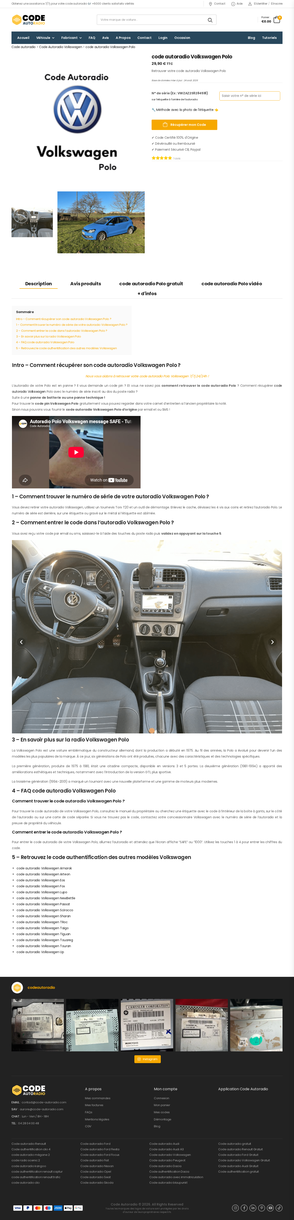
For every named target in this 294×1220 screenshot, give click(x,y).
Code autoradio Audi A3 (166, 1149)
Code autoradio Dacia (165, 1166)
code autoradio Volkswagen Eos (41, 880)
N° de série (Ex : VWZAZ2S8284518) (180, 93)
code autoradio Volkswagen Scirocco (45, 910)
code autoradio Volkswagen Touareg (45, 940)
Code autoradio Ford (95, 1144)
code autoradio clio (25, 1182)
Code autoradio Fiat (94, 1160)
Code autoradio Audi (164, 1144)
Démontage (162, 1119)
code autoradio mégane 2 (30, 1155)
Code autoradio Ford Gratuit (238, 1155)
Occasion (182, 37)
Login (162, 37)
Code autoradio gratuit (234, 1144)
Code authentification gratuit (238, 1171)
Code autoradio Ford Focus (99, 1155)
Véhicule (43, 37)
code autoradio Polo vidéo (231, 283)
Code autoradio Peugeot (167, 1160)
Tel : (14, 1123)
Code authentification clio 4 (31, 1149)
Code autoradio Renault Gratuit (240, 1149)
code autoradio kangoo (28, 1166)
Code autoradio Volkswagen (170, 1155)
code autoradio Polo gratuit (151, 283)
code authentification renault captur (36, 1171)
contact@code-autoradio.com (44, 1102)
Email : (16, 1102)
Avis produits (85, 283)
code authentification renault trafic (35, 1177)
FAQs (88, 1112)
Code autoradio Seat (95, 1177)
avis (177, 158)
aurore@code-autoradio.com (41, 1109)
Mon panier (162, 1105)
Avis (105, 37)
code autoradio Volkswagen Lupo (42, 892)
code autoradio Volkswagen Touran (44, 946)
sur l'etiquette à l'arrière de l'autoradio (175, 99)
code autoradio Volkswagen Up (40, 952)
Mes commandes (97, 1098)
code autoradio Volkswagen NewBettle (46, 898)
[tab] (39, 283)
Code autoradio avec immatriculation (176, 1177)
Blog (251, 37)
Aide (240, 4)
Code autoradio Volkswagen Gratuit (244, 1160)
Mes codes (162, 1112)
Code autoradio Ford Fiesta (99, 1149)
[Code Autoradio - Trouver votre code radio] (29, 20)
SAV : (15, 1109)
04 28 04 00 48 (28, 1123)
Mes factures (94, 1105)
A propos (123, 37)
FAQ (92, 37)
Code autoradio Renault (28, 1144)
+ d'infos (147, 293)
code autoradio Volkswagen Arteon (43, 874)
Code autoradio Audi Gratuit (238, 1166)
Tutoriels (269, 37)
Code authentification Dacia (169, 1171)
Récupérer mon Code (188, 124)
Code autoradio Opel (95, 1171)
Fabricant (69, 37)
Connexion (161, 1098)
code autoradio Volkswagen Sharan (44, 916)
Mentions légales (97, 1119)
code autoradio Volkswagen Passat (43, 904)
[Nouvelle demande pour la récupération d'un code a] (37, 1025)
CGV (88, 1126)
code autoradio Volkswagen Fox (41, 886)
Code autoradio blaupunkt (168, 1182)
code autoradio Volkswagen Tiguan (44, 934)
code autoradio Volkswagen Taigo (42, 928)
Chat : (16, 1116)
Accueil (23, 37)
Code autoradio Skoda (96, 1182)
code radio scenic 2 (25, 1160)
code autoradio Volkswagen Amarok (44, 868)
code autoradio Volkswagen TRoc (42, 922)
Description (38, 283)
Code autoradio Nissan (96, 1166)
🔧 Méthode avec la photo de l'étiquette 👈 (185, 109)
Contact (219, 4)
